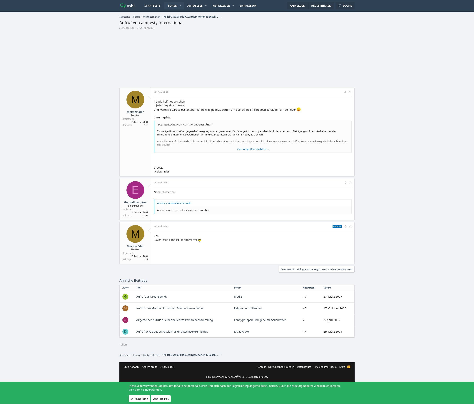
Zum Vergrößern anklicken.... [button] (253, 149)
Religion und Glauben (248, 308)
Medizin (239, 296)
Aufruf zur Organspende (151, 296)
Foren (172, 5)
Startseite (152, 5)
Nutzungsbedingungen (281, 366)
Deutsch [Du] (167, 366)
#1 (350, 92)
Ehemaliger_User (135, 202)
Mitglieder (221, 5)
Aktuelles (195, 5)
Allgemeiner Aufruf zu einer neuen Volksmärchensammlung (174, 320)
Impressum (248, 5)
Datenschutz (304, 366)
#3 (350, 226)
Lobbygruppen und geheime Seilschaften (260, 320)
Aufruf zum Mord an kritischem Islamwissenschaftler (170, 308)
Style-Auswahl (131, 366)
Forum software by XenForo (237, 376)
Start (342, 366)
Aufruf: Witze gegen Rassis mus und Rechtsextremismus (172, 331)
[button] (180, 5)
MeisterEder (128, 27)
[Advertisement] (237, 60)
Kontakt (261, 366)
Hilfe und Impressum (325, 366)
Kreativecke (241, 331)
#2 (350, 182)
